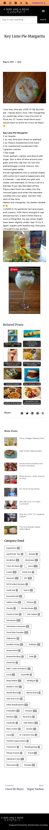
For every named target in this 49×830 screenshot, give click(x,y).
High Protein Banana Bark (30, 451)
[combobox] (18, 19)
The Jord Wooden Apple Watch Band (29, 528)
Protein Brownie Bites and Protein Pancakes (31, 465)
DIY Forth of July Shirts (29, 489)
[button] (43, 11)
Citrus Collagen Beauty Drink (31, 438)
